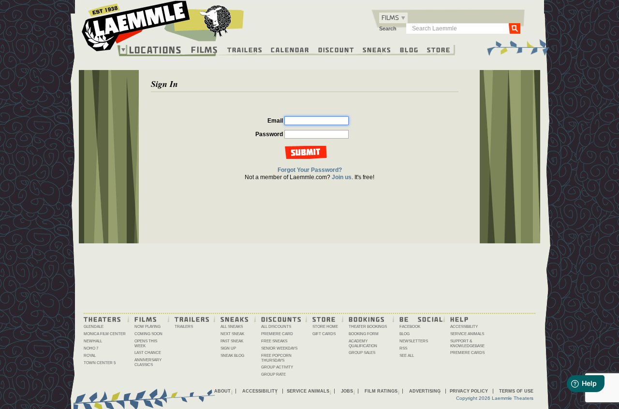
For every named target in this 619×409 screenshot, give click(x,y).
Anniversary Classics (148, 362)
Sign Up (228, 348)
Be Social (421, 319)
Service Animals (467, 334)
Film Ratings (381, 391)
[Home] (163, 28)
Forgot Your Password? (310, 170)
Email (275, 120)
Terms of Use (516, 391)
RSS (403, 348)
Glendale (93, 326)
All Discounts (276, 326)
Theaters (102, 319)
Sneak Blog (232, 355)
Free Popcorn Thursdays (276, 358)
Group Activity (277, 367)
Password (269, 134)
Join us (342, 177)
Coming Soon (148, 334)
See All (406, 355)
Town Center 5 (100, 363)
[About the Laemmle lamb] (216, 20)
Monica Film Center (105, 334)
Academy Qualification (363, 343)
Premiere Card (277, 334)
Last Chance (147, 353)
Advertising (425, 391)
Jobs (347, 391)
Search (388, 28)
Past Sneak (232, 341)
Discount (336, 49)
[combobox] (393, 18)
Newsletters (413, 341)
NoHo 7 (91, 348)
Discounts (281, 319)
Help (459, 319)
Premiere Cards (467, 353)
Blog (409, 49)
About (222, 391)
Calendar (290, 49)
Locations (155, 50)
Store (439, 49)
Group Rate (273, 374)
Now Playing (147, 326)
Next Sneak (232, 334)
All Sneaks (232, 326)
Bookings (367, 319)
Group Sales (362, 353)
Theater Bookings (368, 326)
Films (204, 48)
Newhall (93, 341)
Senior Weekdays (279, 348)
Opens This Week (145, 343)
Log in (309, 152)
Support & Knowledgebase (467, 343)
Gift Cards (324, 334)
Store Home (325, 326)
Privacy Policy (469, 391)
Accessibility (464, 326)
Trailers (245, 49)
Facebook (409, 326)
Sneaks (377, 49)
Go (514, 28)
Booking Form (364, 334)
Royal (90, 355)
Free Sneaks (274, 341)
